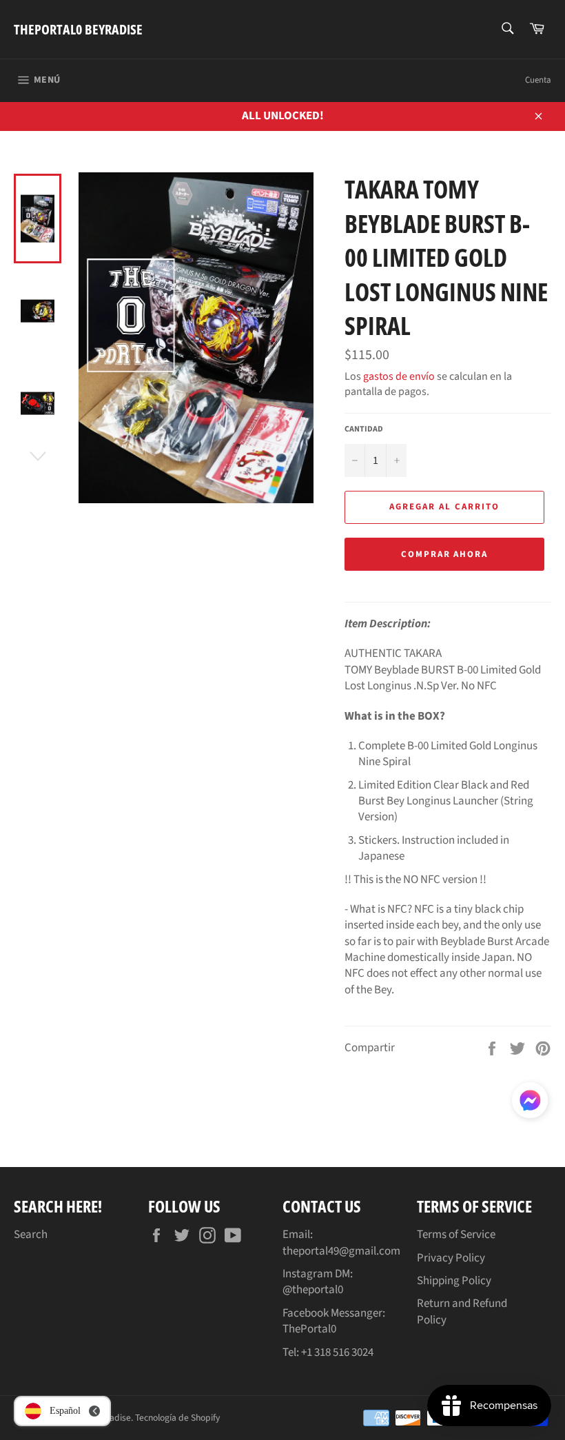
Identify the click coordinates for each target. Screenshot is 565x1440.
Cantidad (364, 429)
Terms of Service (456, 1234)
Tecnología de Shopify (177, 1417)
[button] (530, 1103)
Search (31, 1234)
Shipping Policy (454, 1280)
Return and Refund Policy (462, 1311)
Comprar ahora (444, 554)
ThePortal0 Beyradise (78, 29)
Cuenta (538, 80)
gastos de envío (399, 376)
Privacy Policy (451, 1258)
